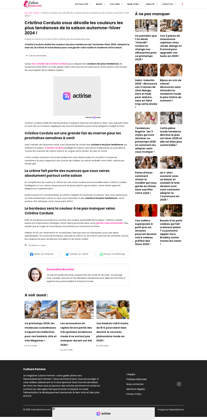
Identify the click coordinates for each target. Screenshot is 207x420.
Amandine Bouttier (60, 269)
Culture (115, 4)
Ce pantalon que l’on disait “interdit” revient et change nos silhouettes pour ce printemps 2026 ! (146, 47)
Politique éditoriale (136, 379)
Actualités (81, 4)
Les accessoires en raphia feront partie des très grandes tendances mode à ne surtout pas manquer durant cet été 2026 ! (76, 334)
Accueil (28, 12)
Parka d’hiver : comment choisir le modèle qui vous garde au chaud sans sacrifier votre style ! (146, 183)
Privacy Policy (134, 393)
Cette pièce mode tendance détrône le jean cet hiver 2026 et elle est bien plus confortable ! (171, 137)
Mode (99, 4)
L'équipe (130, 374)
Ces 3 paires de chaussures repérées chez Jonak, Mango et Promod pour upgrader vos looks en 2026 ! (171, 46)
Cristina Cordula (54, 147)
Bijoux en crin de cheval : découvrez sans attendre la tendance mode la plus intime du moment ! (171, 90)
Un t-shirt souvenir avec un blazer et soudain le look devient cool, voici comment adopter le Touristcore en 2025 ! (170, 186)
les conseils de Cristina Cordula (50, 63)
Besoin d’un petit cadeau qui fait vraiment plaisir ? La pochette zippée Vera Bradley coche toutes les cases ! (171, 232)
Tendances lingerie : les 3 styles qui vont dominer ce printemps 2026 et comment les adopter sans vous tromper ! (145, 140)
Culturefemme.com (40, 409)
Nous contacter (135, 384)
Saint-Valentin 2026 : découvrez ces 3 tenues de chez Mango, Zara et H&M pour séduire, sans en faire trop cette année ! (146, 94)
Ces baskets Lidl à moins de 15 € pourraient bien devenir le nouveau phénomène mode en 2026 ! (112, 332)
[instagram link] (179, 384)
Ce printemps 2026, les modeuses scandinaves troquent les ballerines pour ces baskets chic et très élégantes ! (41, 332)
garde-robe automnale (109, 223)
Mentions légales (135, 389)
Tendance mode (37, 245)
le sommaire (37, 55)
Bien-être (133, 4)
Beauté (150, 4)
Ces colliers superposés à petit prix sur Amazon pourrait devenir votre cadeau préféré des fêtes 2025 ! (146, 232)
